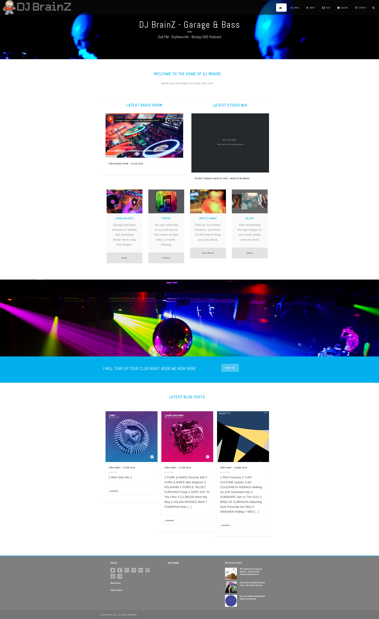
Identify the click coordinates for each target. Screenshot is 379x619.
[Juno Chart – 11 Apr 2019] (187, 436)
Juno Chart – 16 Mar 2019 (233, 467)
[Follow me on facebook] (119, 570)
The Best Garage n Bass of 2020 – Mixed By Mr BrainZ (222, 178)
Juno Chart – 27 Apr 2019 (122, 467)
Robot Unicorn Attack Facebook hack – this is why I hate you (252, 583)
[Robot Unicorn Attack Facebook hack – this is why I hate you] (231, 587)
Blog (328, 7)
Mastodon (115, 583)
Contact (363, 7)
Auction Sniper (116, 590)
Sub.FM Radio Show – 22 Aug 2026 (126, 163)
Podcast (166, 257)
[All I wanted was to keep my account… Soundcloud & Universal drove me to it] (231, 574)
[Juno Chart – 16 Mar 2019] (243, 436)
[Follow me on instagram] (133, 570)
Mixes (296, 7)
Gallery (344, 7)
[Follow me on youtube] (112, 576)
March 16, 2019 (225, 472)
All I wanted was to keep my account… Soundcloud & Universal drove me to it (251, 572)
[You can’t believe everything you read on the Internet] (231, 601)
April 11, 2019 (168, 472)
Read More (114, 491)
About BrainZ (208, 253)
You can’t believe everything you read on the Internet (252, 597)
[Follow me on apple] (112, 570)
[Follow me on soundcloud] (119, 576)
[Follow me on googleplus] (126, 570)
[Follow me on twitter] (147, 570)
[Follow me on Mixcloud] (140, 570)
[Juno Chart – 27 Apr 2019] (132, 436)
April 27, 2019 (113, 472)
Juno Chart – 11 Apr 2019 (177, 467)
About (312, 7)
